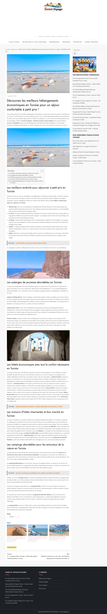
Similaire (13, 182)
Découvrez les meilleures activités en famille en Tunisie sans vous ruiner (57, 537)
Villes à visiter (14, 42)
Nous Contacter (43, 585)
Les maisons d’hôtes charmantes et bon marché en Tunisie (23, 179)
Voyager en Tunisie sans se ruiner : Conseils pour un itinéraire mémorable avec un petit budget (16, 538)
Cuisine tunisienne (91, 42)
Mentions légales (43, 582)
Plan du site (42, 588)
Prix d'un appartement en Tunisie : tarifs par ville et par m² (86, 96)
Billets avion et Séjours (45, 578)
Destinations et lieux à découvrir (34, 42)
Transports (66, 42)
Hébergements (54, 42)
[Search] (75, 53)
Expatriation (77, 42)
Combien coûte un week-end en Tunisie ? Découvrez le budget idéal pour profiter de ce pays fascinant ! (37, 538)
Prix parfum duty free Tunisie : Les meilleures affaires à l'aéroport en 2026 (87, 119)
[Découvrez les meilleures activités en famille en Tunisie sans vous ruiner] (59, 530)
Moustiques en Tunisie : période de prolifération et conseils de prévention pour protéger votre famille (86, 124)
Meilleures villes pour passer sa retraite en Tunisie (86, 152)
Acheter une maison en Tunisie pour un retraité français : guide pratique (85, 157)
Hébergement (14, 49)
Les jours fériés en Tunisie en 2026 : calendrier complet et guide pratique (85, 130)
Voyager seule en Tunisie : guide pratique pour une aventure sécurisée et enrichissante (86, 113)
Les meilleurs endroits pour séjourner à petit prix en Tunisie (24, 173)
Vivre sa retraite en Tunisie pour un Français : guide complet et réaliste (87, 162)
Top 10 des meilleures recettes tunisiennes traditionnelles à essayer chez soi (84, 91)
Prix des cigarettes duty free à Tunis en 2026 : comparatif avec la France (85, 80)
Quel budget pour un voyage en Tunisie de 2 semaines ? (85, 148)
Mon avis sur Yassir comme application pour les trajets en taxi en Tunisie (86, 142)
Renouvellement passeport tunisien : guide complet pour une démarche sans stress (86, 85)
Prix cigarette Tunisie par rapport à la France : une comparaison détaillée (86, 102)
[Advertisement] (53, 24)
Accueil (7, 49)
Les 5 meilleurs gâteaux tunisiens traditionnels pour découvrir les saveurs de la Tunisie (86, 107)
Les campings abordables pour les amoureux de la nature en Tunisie (26, 181)
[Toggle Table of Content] (41, 171)
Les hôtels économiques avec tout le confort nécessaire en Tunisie (25, 177)
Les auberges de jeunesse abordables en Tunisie (21, 175)
